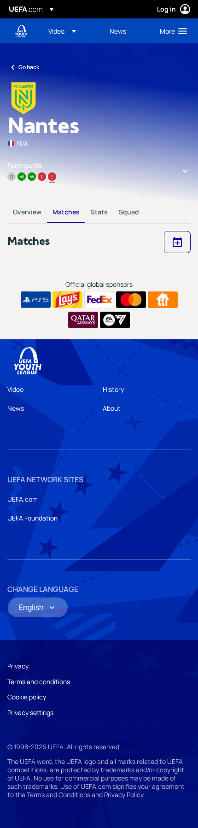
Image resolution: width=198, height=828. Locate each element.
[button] (62, 31)
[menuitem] (71, 31)
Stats (99, 211)
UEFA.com (22, 499)
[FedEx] (99, 299)
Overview (27, 211)
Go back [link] (28, 67)
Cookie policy (26, 696)
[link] (118, 31)
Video (15, 389)
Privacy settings (30, 712)
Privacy (18, 666)
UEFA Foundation (32, 518)
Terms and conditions (38, 681)
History (113, 389)
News (15, 408)
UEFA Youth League (21, 31)
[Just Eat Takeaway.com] (163, 299)
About (112, 408)
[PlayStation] (36, 299)
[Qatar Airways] (83, 320)
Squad (129, 211)
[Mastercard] (131, 299)
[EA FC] (115, 320)
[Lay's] (67, 299)
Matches (66, 211)
